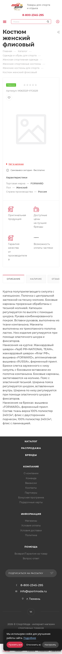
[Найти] (47, 21)
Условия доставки (31, 530)
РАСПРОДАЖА (31, 448)
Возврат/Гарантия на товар (31, 553)
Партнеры (31, 492)
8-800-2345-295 (33, 15)
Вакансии (31, 483)
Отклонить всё (33, 644)
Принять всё (15, 644)
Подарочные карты (31, 502)
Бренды (31, 455)
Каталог (31, 441)
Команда (31, 478)
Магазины (31, 520)
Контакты (31, 488)
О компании (31, 473)
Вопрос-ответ (31, 558)
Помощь (31, 546)
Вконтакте (31, 611)
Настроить (50, 644)
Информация (31, 514)
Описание (13, 279)
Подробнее (29, 638)
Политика (31, 535)
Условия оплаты (31, 525)
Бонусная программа (31, 497)
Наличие (36, 279)
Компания (31, 466)
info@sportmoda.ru (33, 591)
